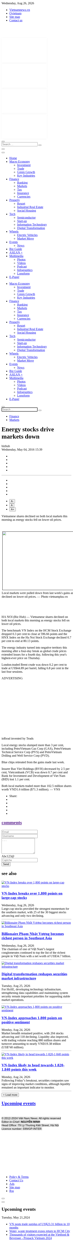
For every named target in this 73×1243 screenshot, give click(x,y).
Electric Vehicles (27, 235)
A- (12, 501)
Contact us (15, 20)
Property (14, 200)
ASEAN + (16, 252)
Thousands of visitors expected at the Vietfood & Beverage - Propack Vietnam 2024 (39, 1236)
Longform (23, 273)
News (20, 245)
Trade (20, 168)
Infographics (25, 270)
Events (13, 242)
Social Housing (26, 210)
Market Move (25, 238)
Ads (11, 1183)
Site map (14, 16)
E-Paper (14, 277)
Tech (12, 214)
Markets (22, 186)
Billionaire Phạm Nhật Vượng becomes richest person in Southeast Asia (33, 936)
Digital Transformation (31, 228)
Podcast (22, 266)
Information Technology (32, 224)
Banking (22, 182)
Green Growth (26, 172)
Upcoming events (19, 1103)
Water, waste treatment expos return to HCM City (39, 1231)
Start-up (22, 221)
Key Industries (26, 175)
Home (13, 158)
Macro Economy (19, 161)
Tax (19, 189)
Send (6, 864)
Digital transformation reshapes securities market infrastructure (34, 976)
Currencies (23, 196)
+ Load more (10, 1094)
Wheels (13, 231)
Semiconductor (26, 217)
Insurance (23, 193)
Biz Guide (15, 249)
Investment (24, 165)
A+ (12, 509)
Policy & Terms (19, 1176)
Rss (11, 1190)
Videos (21, 263)
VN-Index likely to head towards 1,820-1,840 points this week (33, 1067)
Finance (14, 179)
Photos (21, 259)
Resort (21, 203)
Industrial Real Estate (30, 207)
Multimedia (16, 256)
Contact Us (16, 1180)
